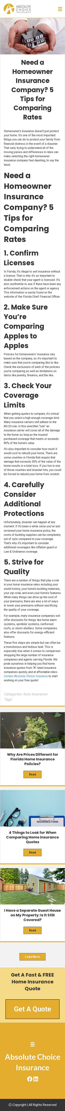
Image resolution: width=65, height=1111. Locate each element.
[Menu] (60, 9)
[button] (29, 1078)
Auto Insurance (35, 694)
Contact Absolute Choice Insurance (26, 676)
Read (32, 774)
